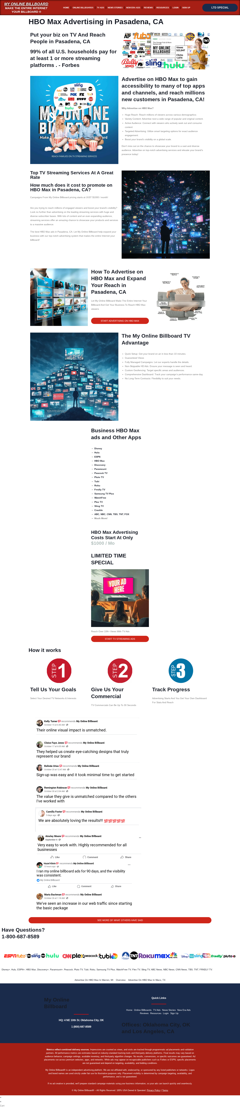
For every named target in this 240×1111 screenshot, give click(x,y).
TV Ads (100, 8)
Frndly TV (99, 489)
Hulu (13, 969)
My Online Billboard (26, 4)
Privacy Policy (153, 1090)
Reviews (148, 8)
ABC (96, 514)
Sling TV (145, 969)
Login (176, 8)
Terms (165, 1090)
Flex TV (136, 969)
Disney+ (6, 969)
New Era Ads (133, 8)
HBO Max (31, 969)
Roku (92, 969)
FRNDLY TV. (206, 969)
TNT (121, 514)
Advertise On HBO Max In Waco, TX (146, 980)
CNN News (181, 969)
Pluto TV (78, 969)
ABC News (156, 969)
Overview (121, 980)
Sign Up (186, 8)
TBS (115, 514)
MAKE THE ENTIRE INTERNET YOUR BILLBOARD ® (26, 10)
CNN (109, 514)
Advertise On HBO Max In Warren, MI (94, 980)
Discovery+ (43, 969)
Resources (162, 8)
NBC (103, 514)
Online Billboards (83, 8)
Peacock (68, 969)
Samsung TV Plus (105, 969)
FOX (126, 514)
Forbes (71, 65)
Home (66, 8)
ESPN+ (21, 969)
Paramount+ (56, 969)
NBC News (168, 969)
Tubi (86, 969)
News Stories (115, 8)
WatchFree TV (123, 969)
